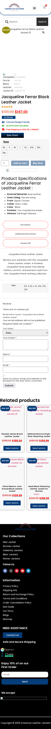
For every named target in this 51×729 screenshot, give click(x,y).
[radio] (3, 148)
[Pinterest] (16, 571)
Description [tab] (25, 225)
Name (7, 354)
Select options (12, 448)
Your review (9, 338)
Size (6, 142)
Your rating (8, 328)
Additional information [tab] (25, 234)
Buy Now (38, 163)
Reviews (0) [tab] (26, 243)
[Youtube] (22, 571)
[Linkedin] (28, 571)
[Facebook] (5, 571)
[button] (34, 8)
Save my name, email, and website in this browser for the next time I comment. (24, 380)
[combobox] (19, 22)
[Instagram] (11, 571)
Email (6, 365)
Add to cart (20, 163)
